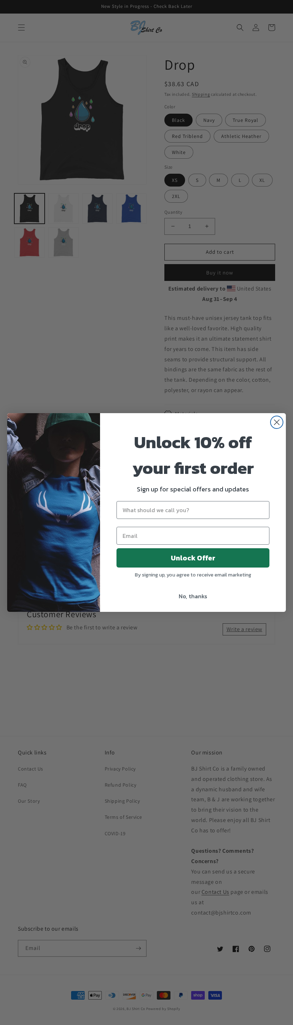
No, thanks (193, 596)
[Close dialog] (276, 422)
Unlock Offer (193, 558)
